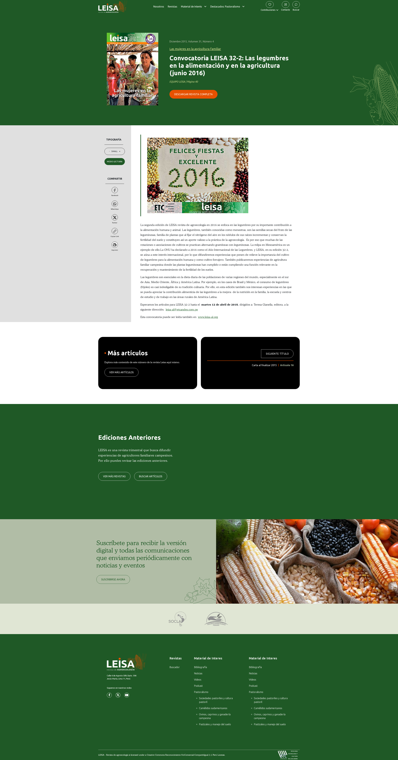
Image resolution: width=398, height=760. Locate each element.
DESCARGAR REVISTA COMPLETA (193, 94)
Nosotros (158, 6)
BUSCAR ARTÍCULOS (150, 476)
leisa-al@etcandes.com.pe (182, 309)
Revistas (172, 6)
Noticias (198, 673)
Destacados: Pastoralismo (225, 6)
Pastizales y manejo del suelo (215, 724)
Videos (197, 679)
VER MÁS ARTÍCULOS (121, 372)
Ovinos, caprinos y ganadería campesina (215, 716)
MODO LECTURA (114, 161)
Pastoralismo (201, 692)
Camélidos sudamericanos (213, 708)
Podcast (198, 685)
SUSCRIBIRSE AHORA (113, 579)
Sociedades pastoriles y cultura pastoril (216, 700)
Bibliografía (200, 667)
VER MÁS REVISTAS (114, 476)
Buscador (174, 667)
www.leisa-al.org (208, 317)
